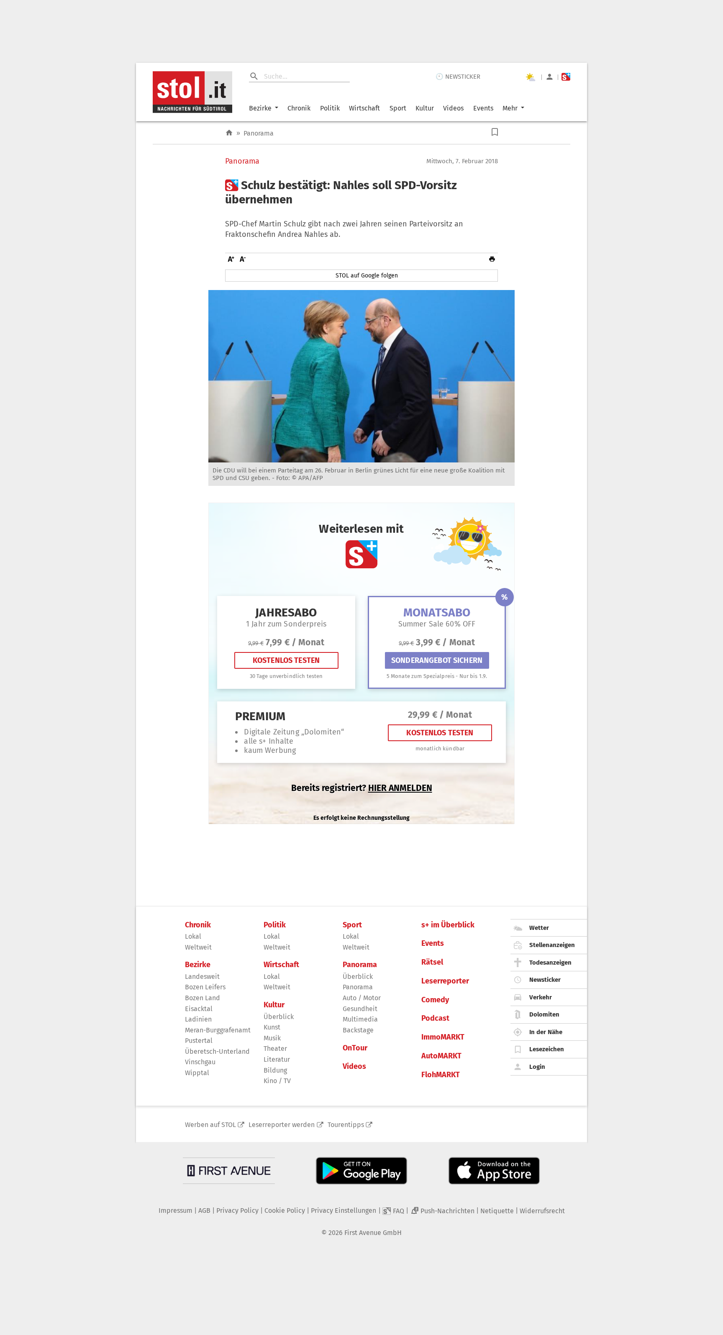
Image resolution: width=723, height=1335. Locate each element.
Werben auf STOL (210, 1125)
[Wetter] (530, 77)
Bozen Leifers (205, 987)
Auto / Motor (362, 998)
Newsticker (545, 979)
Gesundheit (360, 1009)
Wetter (539, 928)
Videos (453, 108)
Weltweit (198, 947)
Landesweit (202, 977)
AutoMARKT (441, 1056)
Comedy (435, 1000)
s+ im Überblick (447, 925)
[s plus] (565, 76)
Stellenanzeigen (552, 945)
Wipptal (197, 1073)
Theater (275, 1049)
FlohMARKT (440, 1075)
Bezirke (260, 108)
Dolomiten (544, 1014)
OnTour (355, 1048)
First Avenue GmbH (373, 1233)
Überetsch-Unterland (217, 1051)
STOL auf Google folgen (367, 275)
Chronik (298, 108)
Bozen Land (202, 998)
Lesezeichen (546, 1049)
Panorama (259, 133)
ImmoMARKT (442, 1037)
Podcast (435, 1018)
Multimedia (360, 1019)
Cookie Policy (284, 1210)
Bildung (275, 1070)
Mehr (510, 108)
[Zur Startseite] (229, 133)
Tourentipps (346, 1125)
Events (483, 108)
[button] (495, 132)
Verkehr (540, 997)
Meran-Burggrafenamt (218, 1030)
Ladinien (198, 1019)
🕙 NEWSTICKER (458, 76)
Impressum (175, 1210)
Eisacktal (199, 1009)
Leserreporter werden (282, 1125)
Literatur (277, 1059)
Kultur (424, 108)
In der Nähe (545, 1032)
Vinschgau (200, 1062)
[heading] (361, 192)
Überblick (279, 1017)
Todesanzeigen (550, 962)
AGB (204, 1210)
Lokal (193, 936)
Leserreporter (445, 981)
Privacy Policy (237, 1210)
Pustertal (199, 1041)
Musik (272, 1038)
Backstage (358, 1030)
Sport (398, 108)
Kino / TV (277, 1081)
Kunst (272, 1027)
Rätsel (432, 962)
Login (537, 1067)
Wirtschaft (364, 108)
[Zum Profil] (549, 76)
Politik (330, 108)
